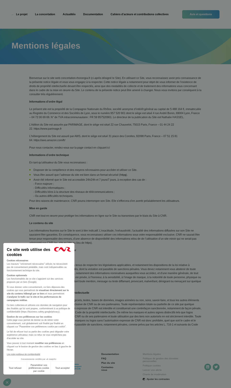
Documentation (93, 14)
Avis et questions (201, 14)
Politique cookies (152, 365)
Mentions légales (152, 354)
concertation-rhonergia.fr (75, 78)
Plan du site (108, 362)
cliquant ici (103, 147)
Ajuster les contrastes (158, 379)
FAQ (103, 358)
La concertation (45, 14)
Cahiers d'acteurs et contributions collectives (140, 14)
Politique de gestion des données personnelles (160, 359)
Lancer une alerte (152, 370)
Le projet (21, 14)
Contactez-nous (107, 368)
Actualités (69, 14)
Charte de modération (154, 374)
